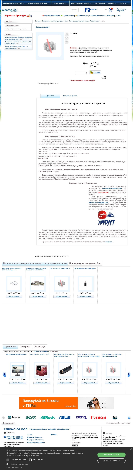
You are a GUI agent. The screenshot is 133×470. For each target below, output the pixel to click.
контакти (108, 242)
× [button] (131, 449)
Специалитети (68, 16)
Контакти (110, 16)
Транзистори (94, 21)
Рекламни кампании (52, 16)
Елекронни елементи (12, 3)
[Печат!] (67, 42)
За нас (118, 16)
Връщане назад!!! (42, 27)
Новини (53, 434)
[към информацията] (14, 296)
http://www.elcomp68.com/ (112, 189)
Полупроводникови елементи (79, 21)
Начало (37, 21)
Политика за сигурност (36, 443)
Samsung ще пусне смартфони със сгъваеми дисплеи (16, 47)
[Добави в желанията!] (67, 38)
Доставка (50, 96)
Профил (93, 9)
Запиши (75, 446)
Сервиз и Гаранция (34, 437)
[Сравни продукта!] (67, 34)
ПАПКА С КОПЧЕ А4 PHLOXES (60, 268)
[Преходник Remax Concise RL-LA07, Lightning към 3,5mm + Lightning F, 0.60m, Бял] (13, 289)
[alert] (66, 458)
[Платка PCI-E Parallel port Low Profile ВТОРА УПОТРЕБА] (37, 289)
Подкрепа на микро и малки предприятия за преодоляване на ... (18, 38)
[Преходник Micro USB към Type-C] (85, 289)
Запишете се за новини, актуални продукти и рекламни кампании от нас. (85, 438)
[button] (45, 464)
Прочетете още (32, 455)
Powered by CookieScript (14, 467)
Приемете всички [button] (111, 455)
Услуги (123, 3)
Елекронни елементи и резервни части (55, 21)
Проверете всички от (45, 351)
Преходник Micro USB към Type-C (85, 268)
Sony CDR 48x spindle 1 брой (39, 354)
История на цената (70, 96)
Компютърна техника (37, 3)
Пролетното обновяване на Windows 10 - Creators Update (18, 42)
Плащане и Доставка (97, 16)
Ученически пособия (104, 3)
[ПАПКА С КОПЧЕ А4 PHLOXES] (61, 289)
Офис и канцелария (80, 3)
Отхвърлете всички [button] (112, 461)
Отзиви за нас (82, 16)
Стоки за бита (59, 3)
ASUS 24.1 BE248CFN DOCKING (16, 354)
